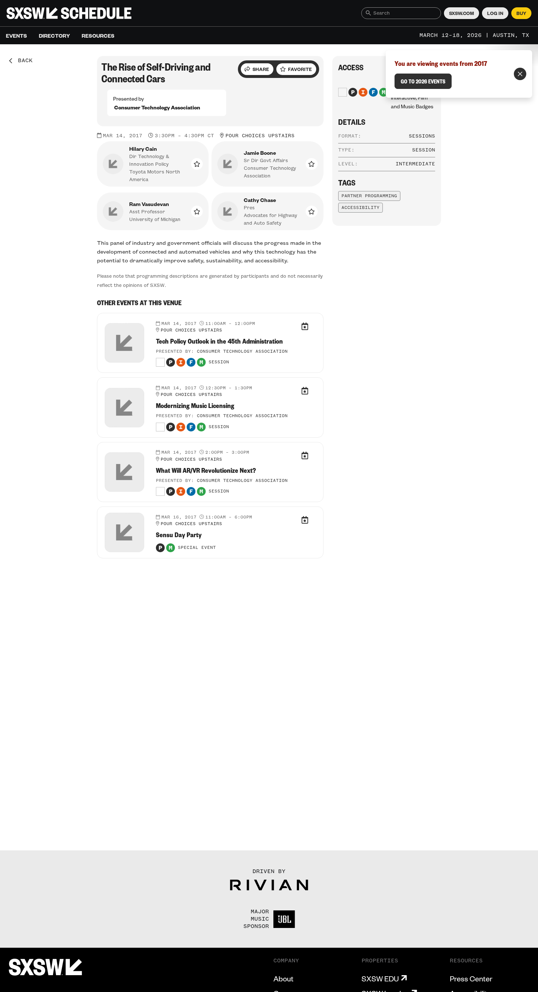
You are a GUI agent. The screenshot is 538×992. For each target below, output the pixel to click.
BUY (521, 13)
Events (16, 35)
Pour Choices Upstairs (260, 135)
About (283, 978)
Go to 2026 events (423, 81)
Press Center (471, 978)
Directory (54, 35)
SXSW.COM (461, 13)
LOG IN (495, 13)
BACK (22, 61)
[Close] (520, 74)
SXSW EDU (380, 978)
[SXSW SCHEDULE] (69, 13)
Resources (98, 35)
